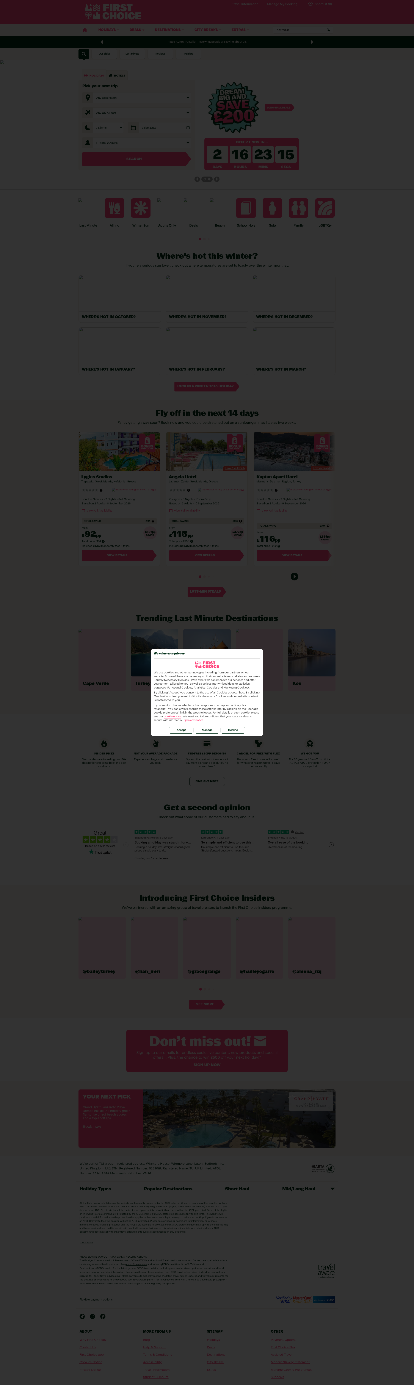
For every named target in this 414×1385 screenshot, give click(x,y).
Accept (181, 730)
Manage (207, 730)
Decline (233, 730)
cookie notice (172, 716)
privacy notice (194, 720)
